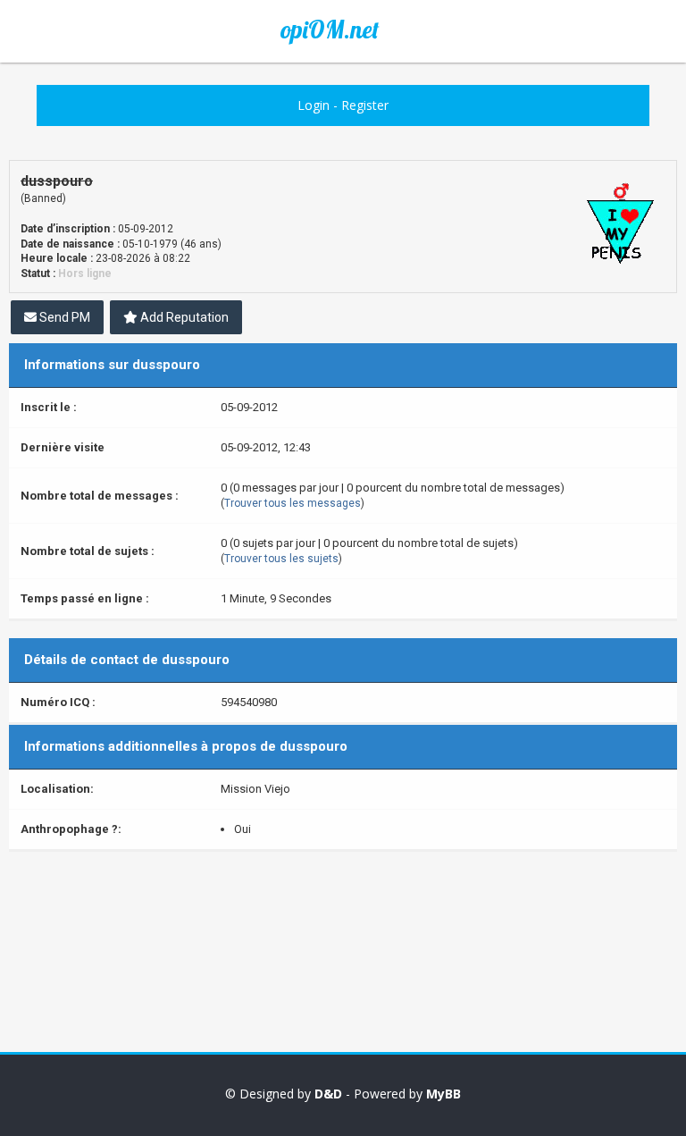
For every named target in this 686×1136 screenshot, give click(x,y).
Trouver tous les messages (292, 503)
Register (365, 105)
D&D (328, 1093)
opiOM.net (329, 29)
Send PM (63, 317)
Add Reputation (183, 317)
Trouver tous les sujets (281, 558)
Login (313, 105)
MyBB (443, 1093)
